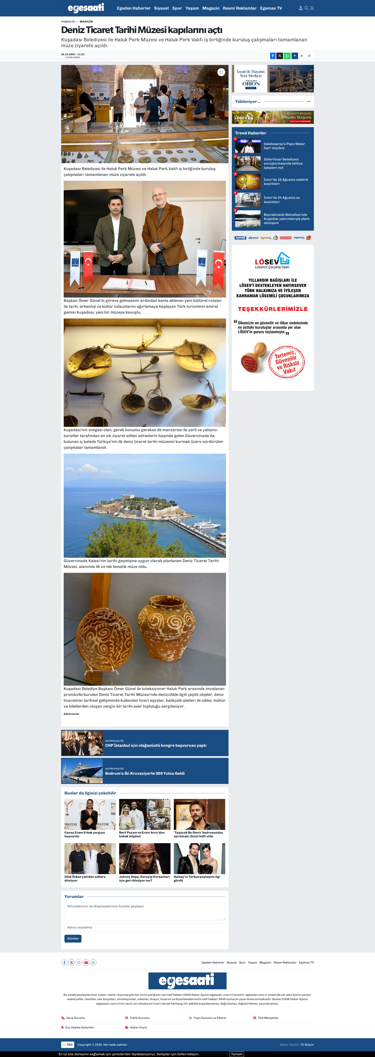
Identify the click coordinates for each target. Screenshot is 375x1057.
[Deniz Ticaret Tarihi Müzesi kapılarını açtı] (145, 114)
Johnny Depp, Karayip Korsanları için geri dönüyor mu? (144, 878)
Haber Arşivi (138, 1027)
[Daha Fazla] (295, 56)
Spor (177, 8)
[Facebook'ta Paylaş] (273, 56)
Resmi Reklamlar (240, 8)
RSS (69, 1044)
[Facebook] (64, 962)
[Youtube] (86, 962)
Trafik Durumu (139, 1018)
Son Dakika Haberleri (79, 1027)
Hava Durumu (75, 1018)
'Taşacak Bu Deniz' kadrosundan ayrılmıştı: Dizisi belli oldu (198, 834)
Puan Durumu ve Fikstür (210, 1018)
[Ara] (306, 8)
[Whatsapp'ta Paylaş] (287, 56)
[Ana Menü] (312, 8)
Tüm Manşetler (268, 1018)
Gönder (73, 938)
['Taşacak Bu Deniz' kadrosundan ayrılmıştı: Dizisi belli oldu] (199, 814)
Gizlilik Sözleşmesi (214, 1054)
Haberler (68, 21)
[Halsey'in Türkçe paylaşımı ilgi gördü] (199, 858)
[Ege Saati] (86, 8)
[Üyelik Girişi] (301, 8)
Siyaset (161, 8)
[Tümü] (309, 101)
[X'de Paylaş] (279, 56)
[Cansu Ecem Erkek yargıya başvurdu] (90, 814)
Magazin (211, 8)
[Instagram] (79, 962)
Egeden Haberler (134, 8)
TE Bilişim (307, 1044)
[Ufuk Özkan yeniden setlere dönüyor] (90, 858)
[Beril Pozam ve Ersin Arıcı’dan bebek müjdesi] (145, 814)
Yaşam (192, 8)
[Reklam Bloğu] (273, 78)
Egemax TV (271, 8)
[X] (71, 962)
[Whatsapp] (93, 962)
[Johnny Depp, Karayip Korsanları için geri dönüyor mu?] (145, 858)
